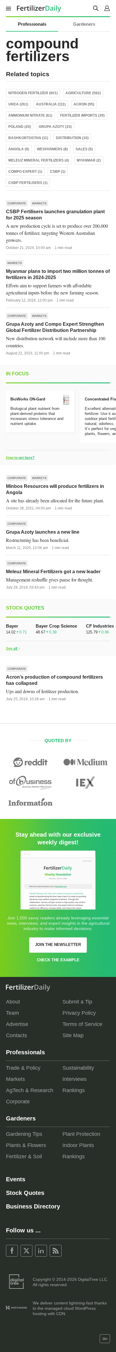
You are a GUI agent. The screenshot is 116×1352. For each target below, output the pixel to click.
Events (15, 1179)
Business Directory (33, 1206)
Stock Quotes (25, 1193)
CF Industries (100, 625)
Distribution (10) (72, 138)
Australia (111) (51, 104)
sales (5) (84, 149)
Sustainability (78, 1068)
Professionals (32, 24)
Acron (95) (83, 104)
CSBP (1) (57, 172)
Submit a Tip (77, 1001)
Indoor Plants (78, 1145)
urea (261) (18, 104)
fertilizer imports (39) (82, 115)
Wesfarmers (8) (52, 149)
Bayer (12, 625)
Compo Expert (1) (25, 172)
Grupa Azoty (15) (55, 127)
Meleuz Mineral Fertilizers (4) (38, 160)
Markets (39, 203)
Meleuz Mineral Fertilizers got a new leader (53, 571)
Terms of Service (82, 1024)
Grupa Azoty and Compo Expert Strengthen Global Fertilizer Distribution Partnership (55, 327)
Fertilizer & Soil (24, 1156)
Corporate (16, 203)
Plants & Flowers (26, 1145)
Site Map (73, 1035)
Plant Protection (81, 1134)
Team (12, 1013)
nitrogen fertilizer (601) (33, 93)
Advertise (17, 1024)
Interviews (74, 1079)
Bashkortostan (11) (28, 138)
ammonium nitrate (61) (30, 115)
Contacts (16, 1035)
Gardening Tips (24, 1134)
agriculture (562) (83, 93)
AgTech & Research (29, 1090)
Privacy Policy (79, 1013)
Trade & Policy (23, 1068)
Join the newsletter (58, 944)
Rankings (73, 1090)
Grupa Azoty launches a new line (42, 532)
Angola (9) (18, 149)
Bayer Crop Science (56, 625)
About (13, 1001)
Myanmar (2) (89, 160)
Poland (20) (19, 127)
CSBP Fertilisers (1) (28, 183)
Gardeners (84, 24)
